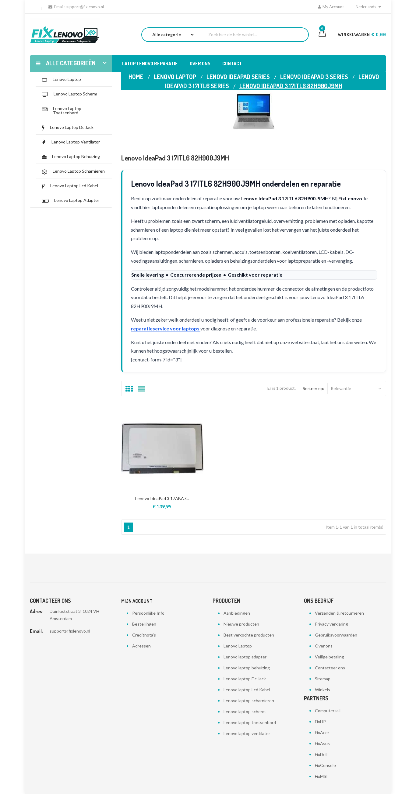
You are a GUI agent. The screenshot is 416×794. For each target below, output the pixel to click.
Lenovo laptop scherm (245, 711)
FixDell (321, 754)
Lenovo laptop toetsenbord (250, 722)
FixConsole (325, 765)
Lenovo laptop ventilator (247, 733)
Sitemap (322, 678)
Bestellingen (144, 624)
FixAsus (322, 743)
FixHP (320, 721)
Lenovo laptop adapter (245, 656)
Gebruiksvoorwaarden (336, 634)
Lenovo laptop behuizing (247, 667)
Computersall (327, 710)
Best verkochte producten (249, 634)
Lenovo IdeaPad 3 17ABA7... (162, 498)
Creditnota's (144, 634)
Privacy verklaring (331, 624)
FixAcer (322, 732)
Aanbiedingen (237, 613)
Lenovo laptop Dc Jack (245, 678)
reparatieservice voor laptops (165, 328)
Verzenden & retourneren (339, 613)
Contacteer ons (330, 667)
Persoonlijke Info (148, 613)
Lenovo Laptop (238, 645)
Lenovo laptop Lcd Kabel (247, 689)
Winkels (322, 689)
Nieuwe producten (241, 624)
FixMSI (321, 776)
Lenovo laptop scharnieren (249, 700)
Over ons (324, 645)
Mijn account (137, 601)
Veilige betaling (329, 656)
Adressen (141, 645)
